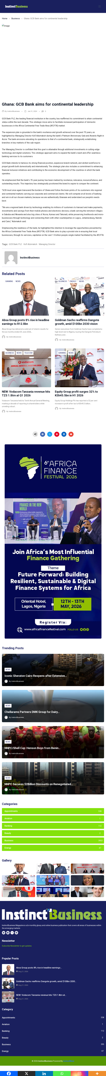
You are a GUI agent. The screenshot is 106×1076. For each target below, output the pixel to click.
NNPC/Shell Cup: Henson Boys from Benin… (32, 748)
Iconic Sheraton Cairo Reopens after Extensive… (36, 675)
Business (15, 18)
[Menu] (99, 6)
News (18, 281)
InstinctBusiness (13, 111)
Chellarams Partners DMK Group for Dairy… (32, 712)
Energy (73, 281)
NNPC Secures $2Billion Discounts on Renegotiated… (39, 784)
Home (4, 18)
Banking (9, 281)
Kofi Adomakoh (30, 244)
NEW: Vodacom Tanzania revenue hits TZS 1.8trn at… (41, 995)
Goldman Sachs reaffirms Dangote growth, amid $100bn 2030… (46, 981)
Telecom (28, 353)
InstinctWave (68, 1061)
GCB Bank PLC (15, 244)
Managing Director (47, 244)
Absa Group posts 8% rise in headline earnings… (39, 967)
